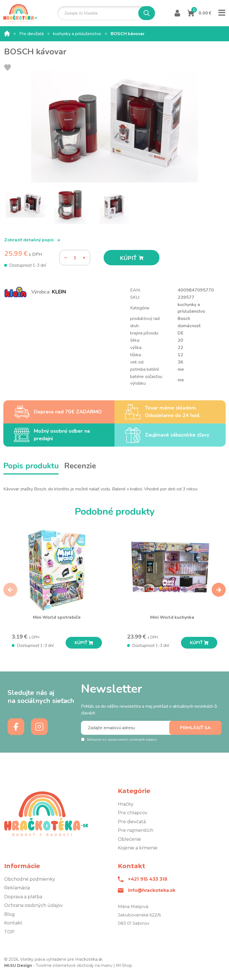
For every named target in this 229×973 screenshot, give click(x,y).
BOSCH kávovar (127, 34)
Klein (59, 291)
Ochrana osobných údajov (33, 905)
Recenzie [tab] (80, 466)
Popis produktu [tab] (31, 466)
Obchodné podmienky (29, 879)
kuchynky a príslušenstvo (77, 34)
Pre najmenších (135, 830)
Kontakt (13, 923)
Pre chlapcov (132, 812)
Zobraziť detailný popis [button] (29, 240)
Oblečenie (129, 839)
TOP (9, 932)
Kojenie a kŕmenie (138, 848)
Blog (9, 914)
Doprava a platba (23, 896)
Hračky (125, 804)
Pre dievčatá (32, 34)
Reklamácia (17, 887)
